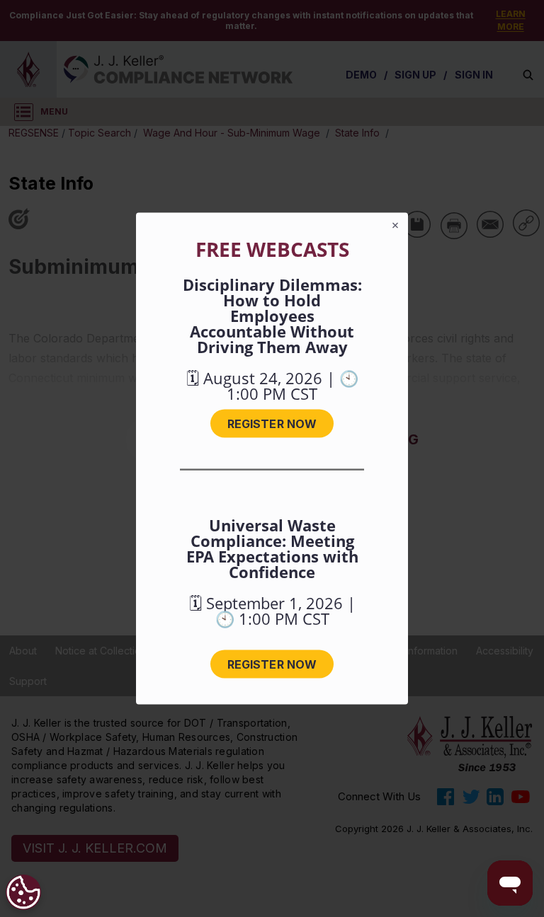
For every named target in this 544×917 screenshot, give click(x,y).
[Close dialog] (395, 225)
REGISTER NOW (272, 424)
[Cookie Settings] (23, 892)
